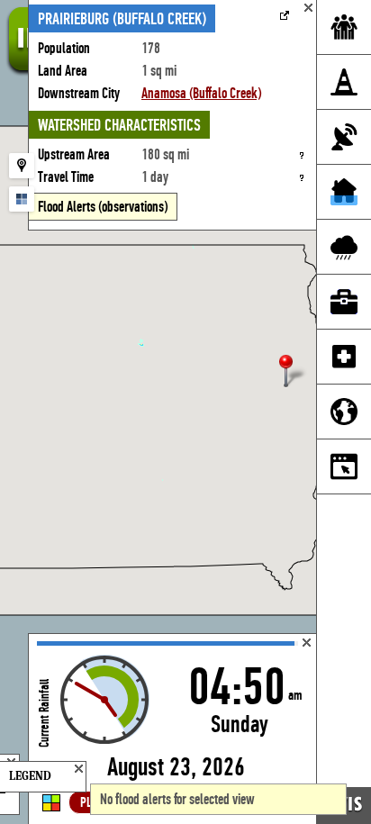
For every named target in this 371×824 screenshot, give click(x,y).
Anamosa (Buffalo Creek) (201, 93)
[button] (293, 372)
